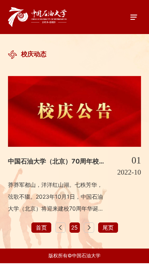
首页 (41, 227)
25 (74, 227)
